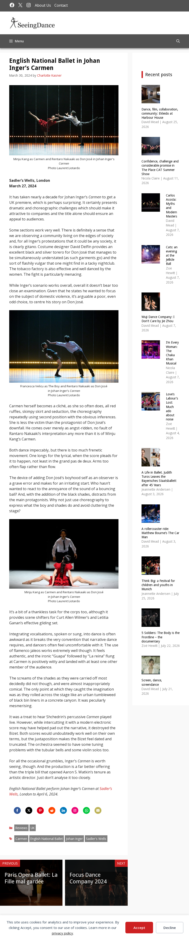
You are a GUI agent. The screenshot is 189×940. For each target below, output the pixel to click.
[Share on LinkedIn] (63, 810)
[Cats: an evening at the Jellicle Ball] (151, 260)
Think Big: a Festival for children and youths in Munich (158, 585)
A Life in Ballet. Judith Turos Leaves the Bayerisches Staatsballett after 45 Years (159, 479)
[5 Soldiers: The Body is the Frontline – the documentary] (151, 624)
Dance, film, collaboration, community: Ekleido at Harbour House (160, 113)
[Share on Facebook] (17, 810)
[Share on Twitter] (28, 810)
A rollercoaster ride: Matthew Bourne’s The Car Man (160, 533)
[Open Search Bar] (178, 41)
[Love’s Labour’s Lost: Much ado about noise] (151, 407)
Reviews (21, 828)
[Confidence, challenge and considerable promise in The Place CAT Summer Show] (151, 152)
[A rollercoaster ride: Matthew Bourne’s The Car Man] (151, 519)
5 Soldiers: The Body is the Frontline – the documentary (161, 637)
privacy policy (62, 933)
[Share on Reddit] (51, 810)
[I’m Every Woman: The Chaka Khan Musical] (151, 356)
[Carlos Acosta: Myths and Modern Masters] (151, 208)
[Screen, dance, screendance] (151, 671)
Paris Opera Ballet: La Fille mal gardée (31, 878)
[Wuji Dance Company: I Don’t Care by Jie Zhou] (151, 308)
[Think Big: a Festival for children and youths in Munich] (151, 572)
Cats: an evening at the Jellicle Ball (171, 255)
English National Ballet (46, 838)
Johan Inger (74, 838)
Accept (139, 927)
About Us (43, 5)
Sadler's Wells (96, 838)
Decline (169, 927)
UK (33, 828)
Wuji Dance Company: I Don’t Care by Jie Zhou (158, 319)
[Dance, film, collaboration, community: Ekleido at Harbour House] (151, 100)
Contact (61, 5)
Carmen (21, 838)
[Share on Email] (97, 810)
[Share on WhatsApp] (86, 810)
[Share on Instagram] (74, 810)
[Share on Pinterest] (40, 810)
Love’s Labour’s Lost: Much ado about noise (172, 406)
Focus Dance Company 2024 (88, 878)
